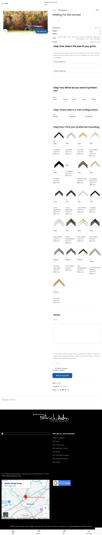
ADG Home (56, 441)
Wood (94, 99)
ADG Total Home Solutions (60, 455)
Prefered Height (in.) (59, 71)
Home (54, 10)
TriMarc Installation (58, 438)
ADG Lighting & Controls (60, 448)
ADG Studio (56, 452)
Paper (55, 99)
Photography (62, 10)
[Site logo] (51, 3)
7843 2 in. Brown (56, 146)
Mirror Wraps (56, 462)
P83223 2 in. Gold (56, 295)
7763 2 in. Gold (80, 146)
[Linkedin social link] (68, 390)
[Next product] (99, 10)
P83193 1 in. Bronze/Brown (81, 264)
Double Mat (89, 116)
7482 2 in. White (69, 146)
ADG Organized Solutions (60, 458)
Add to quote (62, 375)
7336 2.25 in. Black (94, 234)
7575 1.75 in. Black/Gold (69, 206)
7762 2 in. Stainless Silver (94, 147)
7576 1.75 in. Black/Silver (57, 206)
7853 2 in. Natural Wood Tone (93, 177)
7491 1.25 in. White (81, 205)
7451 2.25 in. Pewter (82, 176)
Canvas (65, 99)
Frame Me (42, 31)
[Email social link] (63, 390)
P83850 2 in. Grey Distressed (56, 264)
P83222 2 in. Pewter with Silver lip (95, 265)
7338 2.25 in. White (57, 234)
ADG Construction (58, 445)
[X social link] (60, 390)
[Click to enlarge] (5, 31)
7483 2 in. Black (56, 176)
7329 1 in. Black (93, 205)
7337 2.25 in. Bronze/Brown (70, 235)
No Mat (55, 116)
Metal (74, 99)
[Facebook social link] (58, 390)
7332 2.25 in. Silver (81, 234)
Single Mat (73, 116)
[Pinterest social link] (65, 390)
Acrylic (84, 99)
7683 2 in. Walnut (69, 168)
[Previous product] (94, 10)
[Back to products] (97, 10)
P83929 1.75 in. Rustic (70, 263)
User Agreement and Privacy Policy (81, 526)
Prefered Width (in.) (59, 62)
